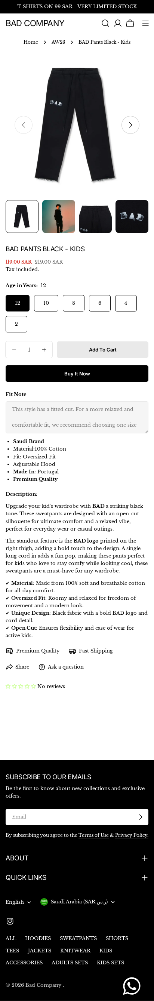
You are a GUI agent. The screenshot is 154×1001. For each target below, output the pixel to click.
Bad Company (35, 23)
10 (46, 303)
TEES (12, 951)
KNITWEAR (75, 951)
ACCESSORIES (24, 962)
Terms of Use (93, 835)
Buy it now (77, 374)
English (15, 902)
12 (17, 303)
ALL (11, 938)
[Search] (105, 23)
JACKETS (39, 951)
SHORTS (117, 938)
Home (31, 42)
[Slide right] (130, 125)
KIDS (105, 951)
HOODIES (38, 938)
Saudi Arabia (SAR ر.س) (79, 902)
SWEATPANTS (78, 938)
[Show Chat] (133, 986)
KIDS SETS (110, 962)
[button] (21, 686)
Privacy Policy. (131, 835)
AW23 (58, 42)
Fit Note (16, 394)
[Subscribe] (140, 817)
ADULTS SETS (70, 962)
